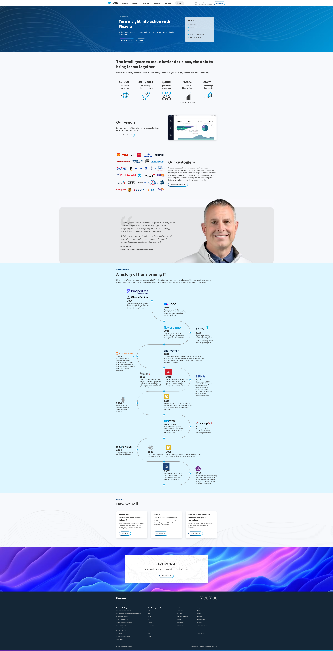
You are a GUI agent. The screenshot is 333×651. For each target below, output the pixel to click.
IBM (149, 610)
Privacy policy (194, 646)
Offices (192, 28)
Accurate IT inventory (121, 628)
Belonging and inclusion (197, 34)
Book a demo (219, 3)
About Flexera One (124, 135)
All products (180, 625)
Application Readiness (182, 616)
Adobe (149, 636)
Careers (192, 31)
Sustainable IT (120, 633)
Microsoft (150, 616)
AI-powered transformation (123, 636)
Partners (199, 628)
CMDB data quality (121, 625)
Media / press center (195, 37)
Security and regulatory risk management (127, 631)
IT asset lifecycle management (124, 622)
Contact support (201, 619)
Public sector (119, 639)
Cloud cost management (122, 619)
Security (179, 619)
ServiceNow (151, 625)
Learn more (159, 533)
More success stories (177, 184)
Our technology (125, 40)
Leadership (199, 622)
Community (202, 4)
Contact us (193, 24)
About (198, 610)
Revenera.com (200, 631)
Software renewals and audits (123, 610)
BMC (149, 633)
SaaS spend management (122, 616)
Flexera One (180, 610)
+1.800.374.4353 (201, 633)
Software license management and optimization (128, 613)
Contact (209, 4)
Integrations (180, 622)
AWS (149, 628)
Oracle (149, 613)
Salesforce (150, 631)
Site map (214, 646)
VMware (150, 622)
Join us (141, 40)
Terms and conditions (205, 646)
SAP (149, 619)
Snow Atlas (179, 613)
